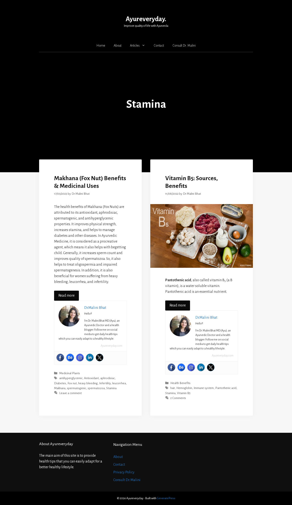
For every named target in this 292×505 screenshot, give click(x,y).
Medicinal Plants (69, 373)
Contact (159, 45)
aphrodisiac (107, 378)
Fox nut (72, 383)
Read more (66, 295)
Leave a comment (70, 393)
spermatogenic (76, 388)
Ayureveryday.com (111, 345)
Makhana (59, 388)
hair (172, 388)
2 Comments (178, 398)
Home (100, 45)
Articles (135, 45)
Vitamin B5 (183, 393)
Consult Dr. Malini (184, 45)
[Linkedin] (90, 357)
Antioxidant (91, 378)
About (117, 45)
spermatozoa (96, 388)
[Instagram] (80, 357)
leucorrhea (119, 383)
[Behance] (70, 357)
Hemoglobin (184, 388)
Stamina (111, 388)
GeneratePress (166, 498)
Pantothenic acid (225, 388)
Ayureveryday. (146, 19)
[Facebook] (60, 357)
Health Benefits (180, 383)
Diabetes (60, 383)
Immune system (204, 388)
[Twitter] (99, 357)
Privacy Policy (123, 472)
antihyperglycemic (71, 378)
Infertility (105, 383)
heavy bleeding (88, 383)
